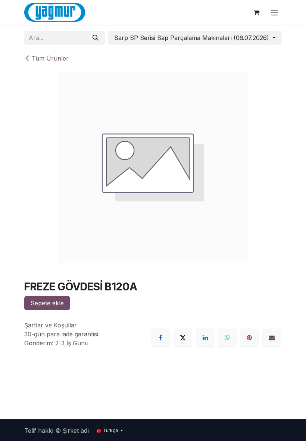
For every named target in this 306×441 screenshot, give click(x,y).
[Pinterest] (249, 337)
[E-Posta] (272, 337)
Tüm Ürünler (50, 58)
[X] (183, 337)
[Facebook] (161, 337)
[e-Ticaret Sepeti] (256, 12)
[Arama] (95, 38)
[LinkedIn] (205, 337)
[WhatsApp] (227, 337)
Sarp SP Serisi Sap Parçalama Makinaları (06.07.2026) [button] (192, 37)
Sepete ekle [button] (47, 303)
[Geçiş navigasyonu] (274, 12)
